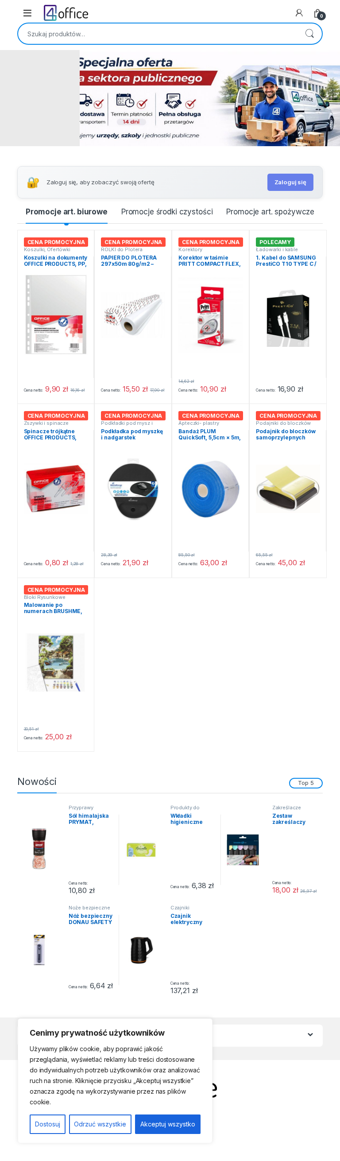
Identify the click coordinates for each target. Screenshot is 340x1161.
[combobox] (157, 33)
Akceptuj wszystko (167, 1124)
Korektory (190, 249)
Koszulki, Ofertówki (47, 249)
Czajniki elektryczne (184, 910)
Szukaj (309, 33)
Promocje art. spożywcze (270, 211)
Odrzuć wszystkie (100, 1124)
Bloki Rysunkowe (45, 597)
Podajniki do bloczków (283, 423)
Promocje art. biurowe (67, 211)
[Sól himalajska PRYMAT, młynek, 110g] (42, 849)
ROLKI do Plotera (122, 249)
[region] (115, 1080)
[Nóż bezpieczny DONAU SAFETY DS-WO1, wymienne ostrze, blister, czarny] (42, 949)
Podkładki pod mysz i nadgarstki (126, 425)
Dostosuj (47, 1124)
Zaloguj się (290, 182)
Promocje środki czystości (167, 211)
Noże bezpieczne (89, 908)
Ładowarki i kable (277, 249)
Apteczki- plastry (198, 423)
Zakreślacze (286, 807)
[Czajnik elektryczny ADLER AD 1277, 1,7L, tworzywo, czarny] (144, 949)
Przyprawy (81, 807)
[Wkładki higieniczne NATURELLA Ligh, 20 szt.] (144, 849)
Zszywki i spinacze (46, 423)
